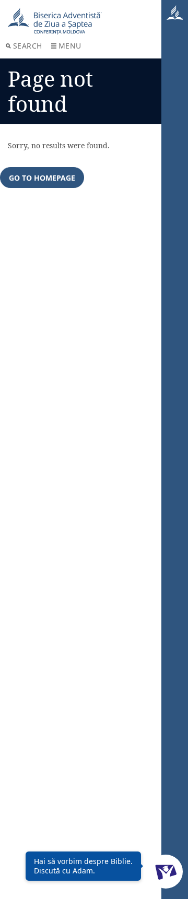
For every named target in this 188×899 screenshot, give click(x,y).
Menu (69, 46)
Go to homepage (42, 178)
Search (27, 46)
